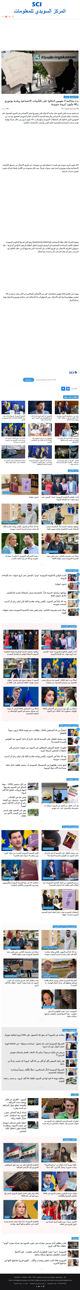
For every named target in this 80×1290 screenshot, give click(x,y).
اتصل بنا (26, 1283)
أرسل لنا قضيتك (18, 1283)
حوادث (66, 97)
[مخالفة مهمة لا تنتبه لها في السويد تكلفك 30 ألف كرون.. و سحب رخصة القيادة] (71, 1080)
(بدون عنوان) (33, 497)
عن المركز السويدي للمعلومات (37, 1283)
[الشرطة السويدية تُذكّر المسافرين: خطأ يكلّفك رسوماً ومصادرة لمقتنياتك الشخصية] (71, 1072)
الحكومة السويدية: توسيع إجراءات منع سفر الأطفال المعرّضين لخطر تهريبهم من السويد (13, 417)
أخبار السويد (74, 97)
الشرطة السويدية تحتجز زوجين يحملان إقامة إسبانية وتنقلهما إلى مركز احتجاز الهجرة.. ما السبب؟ (60, 982)
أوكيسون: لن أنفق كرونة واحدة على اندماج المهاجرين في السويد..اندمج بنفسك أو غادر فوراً (41, 417)
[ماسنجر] (63, 389)
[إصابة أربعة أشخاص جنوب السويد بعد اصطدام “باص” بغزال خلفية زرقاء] (13, 452)
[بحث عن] (10, 16)
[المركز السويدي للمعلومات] (40, 7)
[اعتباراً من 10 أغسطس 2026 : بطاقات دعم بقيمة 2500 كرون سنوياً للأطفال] (73, 732)
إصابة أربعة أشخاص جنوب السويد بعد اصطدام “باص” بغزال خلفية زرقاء (14, 1115)
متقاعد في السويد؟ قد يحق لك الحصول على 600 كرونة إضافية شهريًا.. (34, 1035)
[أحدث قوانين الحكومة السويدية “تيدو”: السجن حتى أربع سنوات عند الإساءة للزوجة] (73, 577)
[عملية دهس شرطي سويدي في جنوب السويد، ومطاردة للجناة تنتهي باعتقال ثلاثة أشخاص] (33, 1125)
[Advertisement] (40, 34)
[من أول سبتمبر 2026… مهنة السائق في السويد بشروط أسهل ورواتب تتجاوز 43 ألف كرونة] (33, 786)
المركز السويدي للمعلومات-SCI (69, 108)
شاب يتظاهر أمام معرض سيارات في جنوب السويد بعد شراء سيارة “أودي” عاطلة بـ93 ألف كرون (22, 982)
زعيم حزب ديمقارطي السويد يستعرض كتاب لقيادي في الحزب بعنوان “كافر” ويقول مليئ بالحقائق (68, 417)
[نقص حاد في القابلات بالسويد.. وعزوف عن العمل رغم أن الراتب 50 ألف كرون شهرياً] (33, 799)
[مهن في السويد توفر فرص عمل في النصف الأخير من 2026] (33, 812)
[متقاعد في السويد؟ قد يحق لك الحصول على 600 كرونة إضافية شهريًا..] (71, 1037)
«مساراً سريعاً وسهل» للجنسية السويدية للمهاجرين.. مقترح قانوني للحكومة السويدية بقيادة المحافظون (40, 462)
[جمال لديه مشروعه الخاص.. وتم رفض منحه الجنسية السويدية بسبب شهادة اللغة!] (73, 612)
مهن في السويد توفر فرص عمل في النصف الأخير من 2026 (14, 813)
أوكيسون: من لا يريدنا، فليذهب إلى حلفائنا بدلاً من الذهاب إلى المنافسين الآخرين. (41, 440)
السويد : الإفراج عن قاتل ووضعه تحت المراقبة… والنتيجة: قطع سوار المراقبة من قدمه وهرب (67, 462)
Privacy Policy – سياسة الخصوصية (56, 1283)
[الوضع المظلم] (13, 16)
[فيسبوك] (68, 389)
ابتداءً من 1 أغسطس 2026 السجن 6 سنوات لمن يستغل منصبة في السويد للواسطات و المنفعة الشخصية (23, 711)
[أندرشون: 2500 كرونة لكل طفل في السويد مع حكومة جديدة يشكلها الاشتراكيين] (67, 429)
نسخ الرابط (28, 380)
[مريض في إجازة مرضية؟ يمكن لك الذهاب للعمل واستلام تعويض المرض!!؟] (71, 1054)
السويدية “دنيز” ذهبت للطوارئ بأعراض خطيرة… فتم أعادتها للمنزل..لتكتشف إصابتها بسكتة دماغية (61, 1013)
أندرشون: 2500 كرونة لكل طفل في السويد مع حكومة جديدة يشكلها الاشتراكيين (68, 440)
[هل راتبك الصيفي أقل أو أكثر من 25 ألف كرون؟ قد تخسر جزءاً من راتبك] (71, 1063)
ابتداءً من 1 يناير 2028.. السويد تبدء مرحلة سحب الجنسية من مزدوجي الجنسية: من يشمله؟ (15, 440)
